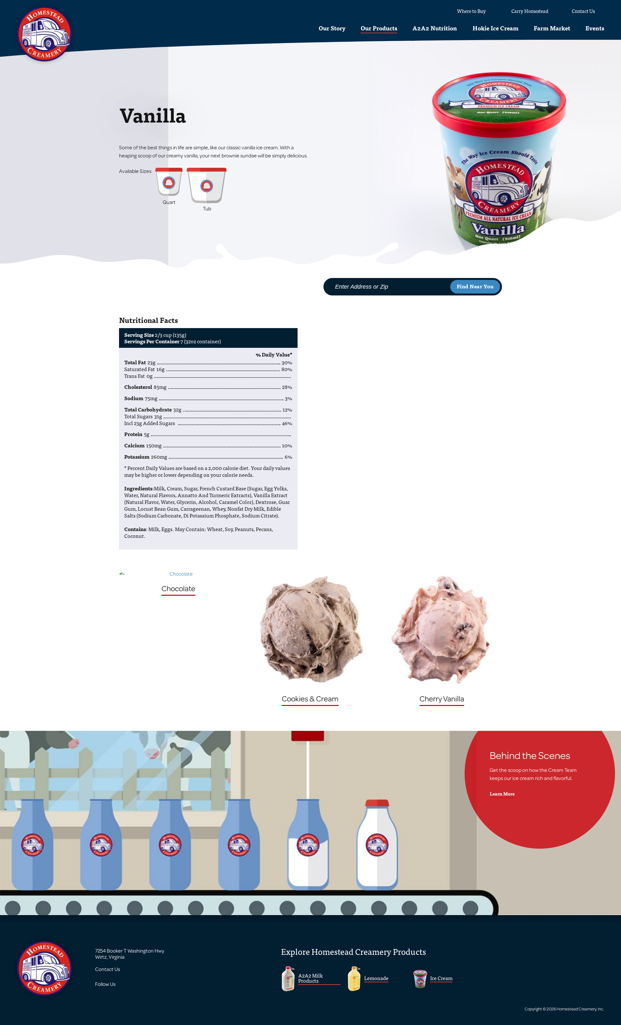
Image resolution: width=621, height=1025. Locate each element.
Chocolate (178, 588)
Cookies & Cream (310, 698)
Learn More (502, 793)
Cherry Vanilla (441, 698)
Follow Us (105, 984)
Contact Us (107, 969)
